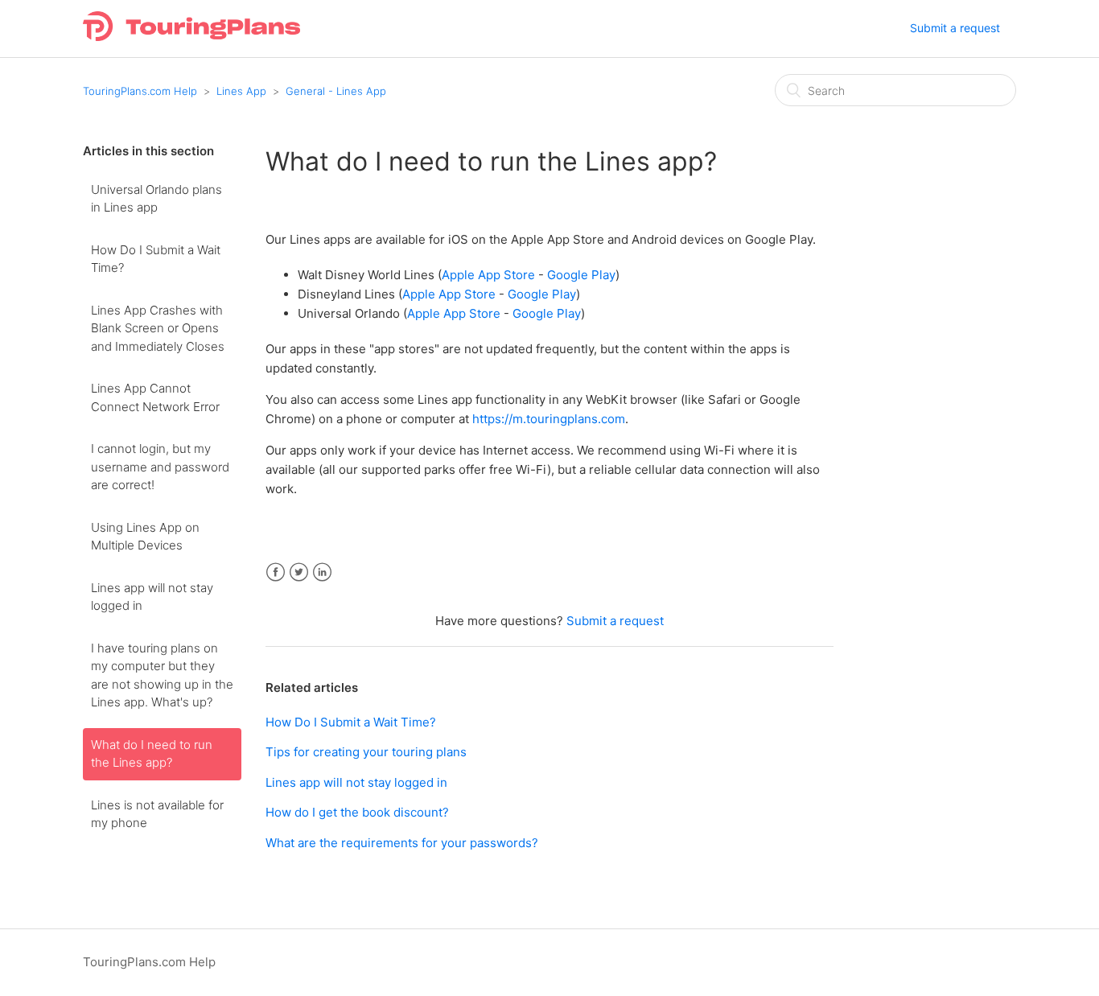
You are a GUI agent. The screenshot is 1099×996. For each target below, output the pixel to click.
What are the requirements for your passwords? (401, 842)
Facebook (275, 572)
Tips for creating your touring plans (366, 751)
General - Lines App (336, 90)
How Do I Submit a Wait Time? (155, 259)
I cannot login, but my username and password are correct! (160, 466)
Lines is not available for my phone (157, 814)
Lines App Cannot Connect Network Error (155, 397)
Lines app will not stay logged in (152, 597)
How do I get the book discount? (357, 812)
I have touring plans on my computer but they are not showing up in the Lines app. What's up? (162, 675)
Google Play (581, 274)
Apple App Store (488, 274)
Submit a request (955, 28)
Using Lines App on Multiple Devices (145, 537)
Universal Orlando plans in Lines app (156, 199)
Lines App (241, 90)
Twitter (299, 572)
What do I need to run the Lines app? (151, 754)
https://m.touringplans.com (548, 418)
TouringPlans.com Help (140, 90)
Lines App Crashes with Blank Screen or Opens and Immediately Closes (157, 328)
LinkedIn (322, 572)
